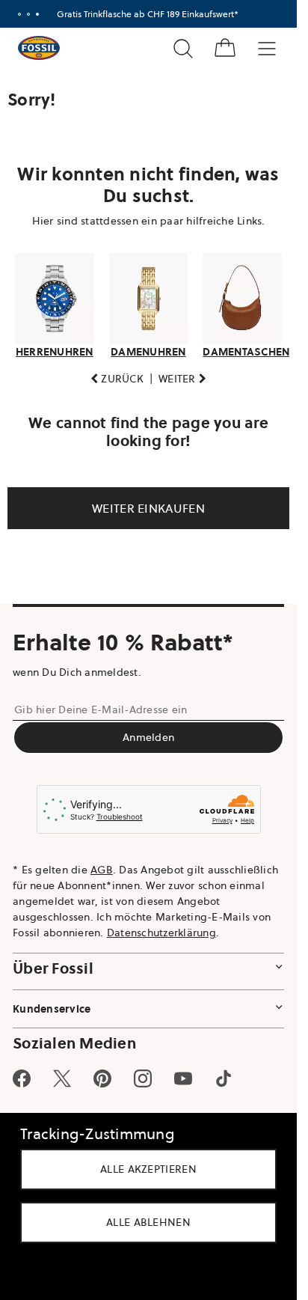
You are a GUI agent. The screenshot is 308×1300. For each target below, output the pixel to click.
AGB (101, 869)
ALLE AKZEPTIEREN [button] (148, 1169)
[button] (117, 379)
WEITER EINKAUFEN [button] (148, 508)
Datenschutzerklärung (161, 932)
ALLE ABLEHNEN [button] (148, 1222)
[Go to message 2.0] (28, 14)
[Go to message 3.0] (37, 14)
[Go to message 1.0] (19, 14)
